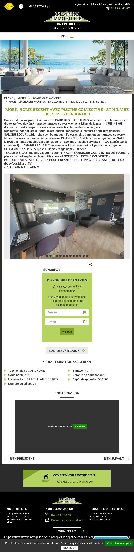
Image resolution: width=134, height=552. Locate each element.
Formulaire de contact (67, 520)
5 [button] (60, 256)
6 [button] (64, 256)
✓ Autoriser (80, 426)
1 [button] (47, 256)
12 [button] (84, 256)
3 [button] (54, 256)
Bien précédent (22, 458)
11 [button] (80, 256)
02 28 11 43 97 (120, 8)
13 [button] (87, 256)
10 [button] (77, 256)
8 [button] (70, 256)
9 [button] (74, 256)
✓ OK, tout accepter (119, 543)
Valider (67, 331)
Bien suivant (114, 458)
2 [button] (50, 256)
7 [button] (67, 256)
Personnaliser (69, 547)
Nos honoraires (66, 531)
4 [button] (57, 256)
